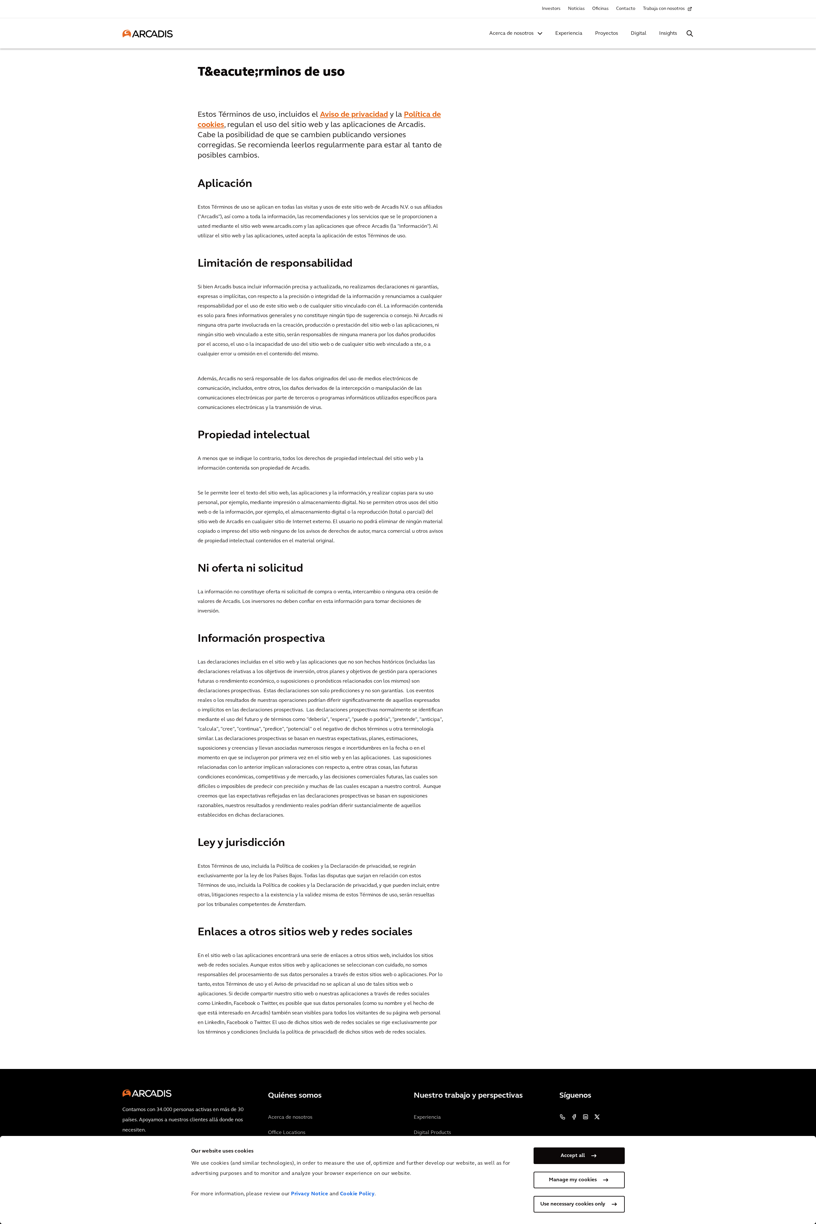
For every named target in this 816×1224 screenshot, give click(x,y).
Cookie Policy (357, 1194)
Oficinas (600, 8)
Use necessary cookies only (572, 1204)
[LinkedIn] (585, 1117)
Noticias (576, 8)
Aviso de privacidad (354, 115)
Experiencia (568, 33)
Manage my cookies (573, 1180)
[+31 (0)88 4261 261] (562, 1117)
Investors (551, 8)
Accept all (573, 1155)
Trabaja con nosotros (664, 8)
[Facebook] (574, 1117)
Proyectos (606, 33)
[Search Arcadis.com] (690, 33)
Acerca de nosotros (511, 33)
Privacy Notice (309, 1194)
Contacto (625, 8)
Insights (668, 33)
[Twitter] (597, 1117)
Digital (638, 33)
